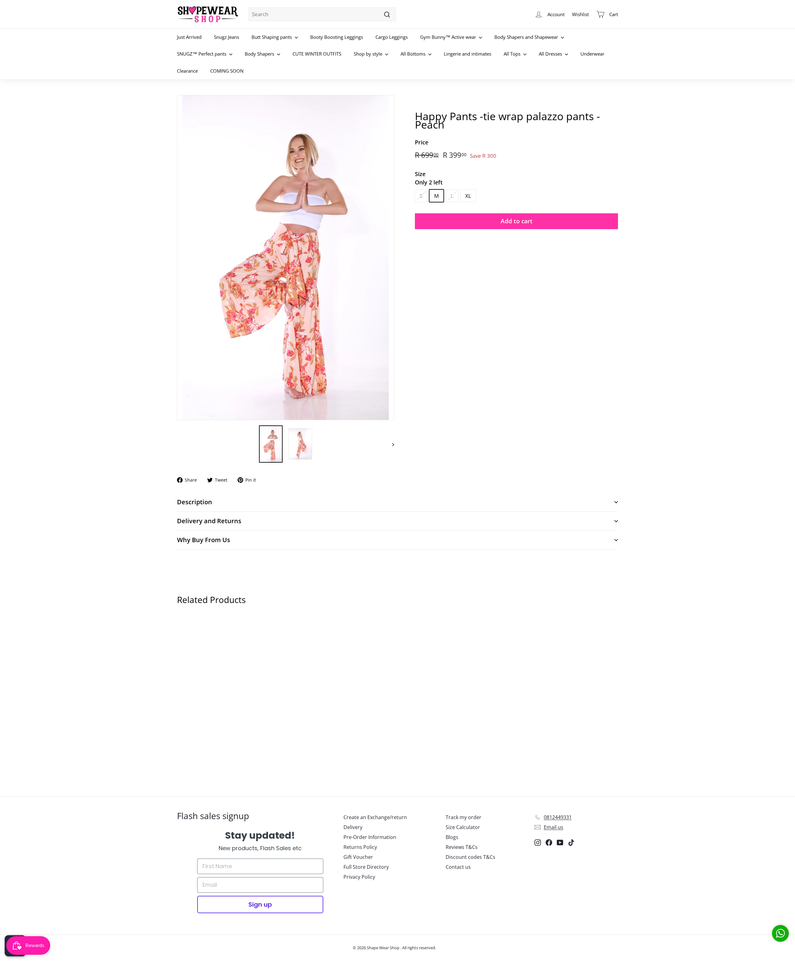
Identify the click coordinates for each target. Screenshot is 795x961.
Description (194, 502)
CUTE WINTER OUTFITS (317, 54)
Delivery (352, 827)
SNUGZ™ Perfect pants (202, 54)
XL (468, 195)
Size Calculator (463, 827)
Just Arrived (189, 37)
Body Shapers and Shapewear (526, 37)
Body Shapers (260, 54)
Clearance (187, 71)
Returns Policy (360, 847)
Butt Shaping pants (272, 37)
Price (421, 142)
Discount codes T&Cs (470, 857)
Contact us (458, 867)
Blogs (452, 837)
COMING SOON (226, 71)
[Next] (390, 444)
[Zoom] (285, 257)
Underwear (592, 54)
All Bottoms (414, 54)
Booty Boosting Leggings (336, 37)
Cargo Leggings (391, 37)
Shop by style (369, 54)
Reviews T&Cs (462, 847)
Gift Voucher (358, 857)
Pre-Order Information (369, 837)
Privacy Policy (359, 876)
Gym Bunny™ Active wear (448, 37)
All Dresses (551, 54)
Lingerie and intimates (467, 54)
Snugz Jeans (226, 37)
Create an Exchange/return (375, 817)
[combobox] (322, 14)
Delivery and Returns (209, 521)
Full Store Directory (366, 867)
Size (429, 178)
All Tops (513, 54)
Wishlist (580, 14)
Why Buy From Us (203, 540)
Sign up (260, 904)
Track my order (463, 817)
